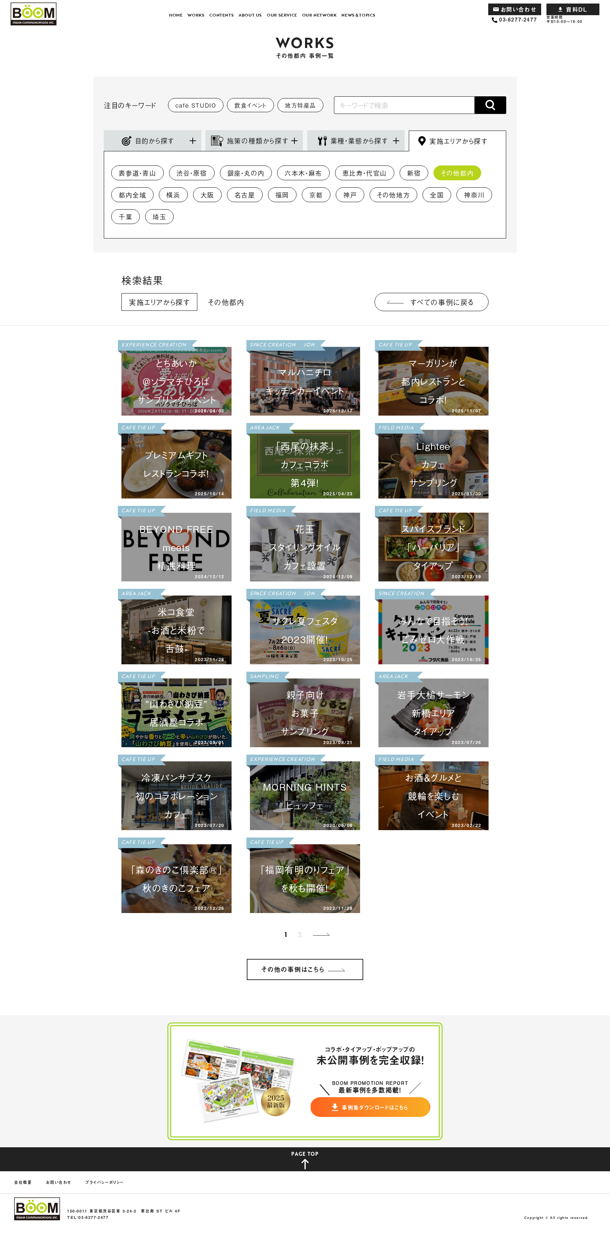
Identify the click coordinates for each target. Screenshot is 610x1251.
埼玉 (159, 216)
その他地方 (393, 194)
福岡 (282, 194)
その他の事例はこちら (293, 969)
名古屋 (244, 194)
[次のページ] (323, 934)
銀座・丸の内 (246, 172)
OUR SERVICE (282, 15)
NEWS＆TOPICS (358, 15)
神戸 (350, 194)
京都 (316, 194)
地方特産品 (300, 105)
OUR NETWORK (319, 15)
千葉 (125, 216)
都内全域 (132, 194)
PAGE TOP (305, 1154)
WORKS (195, 15)
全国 (437, 194)
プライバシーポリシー (104, 1182)
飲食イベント (250, 105)
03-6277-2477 (518, 19)
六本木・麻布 (303, 172)
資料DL (576, 9)
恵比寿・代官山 (364, 172)
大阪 (207, 194)
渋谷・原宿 (192, 172)
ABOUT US (250, 15)
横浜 (173, 194)
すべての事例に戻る (442, 302)
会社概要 (23, 1182)
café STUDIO (195, 105)
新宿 (414, 172)
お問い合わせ (519, 9)
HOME (176, 15)
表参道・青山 (137, 172)
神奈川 (474, 194)
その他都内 (457, 172)
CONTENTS (221, 15)
